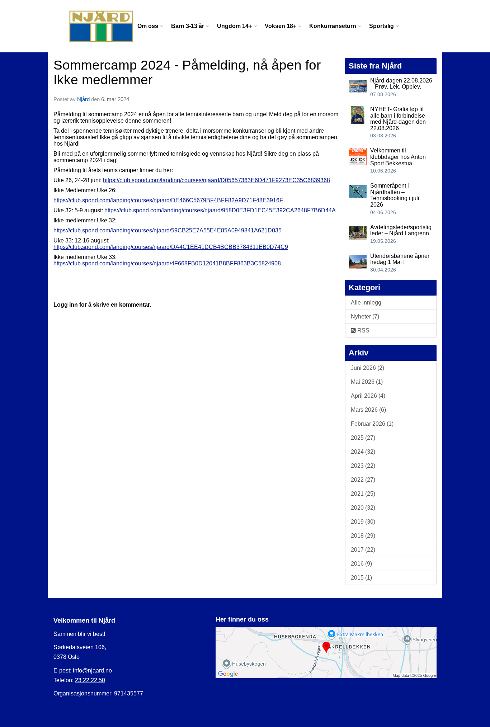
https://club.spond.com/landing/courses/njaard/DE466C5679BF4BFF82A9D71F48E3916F (168, 200)
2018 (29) (363, 536)
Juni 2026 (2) (367, 368)
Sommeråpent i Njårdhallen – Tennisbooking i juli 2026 (394, 195)
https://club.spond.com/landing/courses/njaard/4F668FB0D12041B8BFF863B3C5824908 (167, 263)
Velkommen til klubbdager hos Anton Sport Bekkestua (398, 156)
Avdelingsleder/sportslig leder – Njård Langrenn (401, 230)
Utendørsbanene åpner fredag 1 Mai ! (399, 259)
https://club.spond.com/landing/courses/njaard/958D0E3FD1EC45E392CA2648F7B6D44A (220, 210)
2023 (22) (363, 466)
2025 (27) (363, 438)
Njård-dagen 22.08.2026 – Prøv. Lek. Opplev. (401, 83)
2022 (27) (363, 480)
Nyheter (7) (365, 316)
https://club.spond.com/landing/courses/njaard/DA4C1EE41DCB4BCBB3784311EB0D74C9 (170, 247)
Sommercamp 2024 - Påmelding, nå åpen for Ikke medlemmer (187, 72)
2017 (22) (363, 550)
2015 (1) (361, 578)
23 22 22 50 (90, 680)
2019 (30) (363, 522)
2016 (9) (361, 564)
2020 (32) (363, 508)
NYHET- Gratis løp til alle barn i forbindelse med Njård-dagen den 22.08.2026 (398, 118)
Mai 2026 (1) (367, 382)
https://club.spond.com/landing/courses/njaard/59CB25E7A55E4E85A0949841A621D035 (167, 230)
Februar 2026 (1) (372, 424)
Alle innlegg (366, 302)
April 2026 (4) (368, 396)
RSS (362, 330)
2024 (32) (363, 452)
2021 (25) (363, 494)
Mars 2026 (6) (368, 410)
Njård (83, 99)
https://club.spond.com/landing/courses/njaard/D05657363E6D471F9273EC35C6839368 (216, 180)
